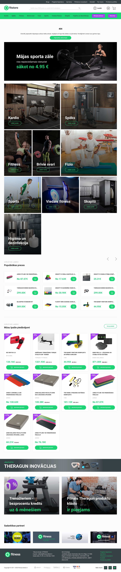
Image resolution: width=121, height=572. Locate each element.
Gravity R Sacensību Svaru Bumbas (67, 288)
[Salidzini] (37, 567)
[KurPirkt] (47, 567)
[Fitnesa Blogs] (17, 542)
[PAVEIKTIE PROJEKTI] (104, 542)
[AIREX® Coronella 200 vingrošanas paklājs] (17, 382)
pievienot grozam (19, 367)
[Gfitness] (46, 542)
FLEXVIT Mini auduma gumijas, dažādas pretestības (73, 302)
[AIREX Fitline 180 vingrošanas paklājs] (104, 382)
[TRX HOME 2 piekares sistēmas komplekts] (75, 382)
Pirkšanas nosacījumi (80, 2)
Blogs (47, 2)
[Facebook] (105, 567)
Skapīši (90, 201)
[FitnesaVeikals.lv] (11, 8)
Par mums (100, 2)
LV (108, 8)
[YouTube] (114, 567)
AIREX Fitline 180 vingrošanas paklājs (30, 274)
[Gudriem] (57, 567)
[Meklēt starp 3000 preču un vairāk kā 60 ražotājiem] (79, 8)
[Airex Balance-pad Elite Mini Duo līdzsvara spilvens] (46, 382)
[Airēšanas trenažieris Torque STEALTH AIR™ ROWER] (46, 342)
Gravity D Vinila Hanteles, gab (66, 274)
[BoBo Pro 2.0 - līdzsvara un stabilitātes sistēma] (104, 342)
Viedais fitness (58, 201)
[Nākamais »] (116, 259)
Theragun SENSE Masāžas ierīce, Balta (30, 288)
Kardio (13, 118)
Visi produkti (110, 326)
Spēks (70, 118)
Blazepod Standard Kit (25, 302)
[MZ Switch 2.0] (17, 342)
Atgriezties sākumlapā (60, 38)
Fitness (14, 164)
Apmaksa (69, 2)
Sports (13, 201)
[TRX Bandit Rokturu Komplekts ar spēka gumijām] (75, 342)
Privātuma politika (111, 2)
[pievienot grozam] (35, 279)
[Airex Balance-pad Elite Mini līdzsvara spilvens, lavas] (17, 422)
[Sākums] (13, 557)
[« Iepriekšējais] (108, 259)
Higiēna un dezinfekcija (18, 240)
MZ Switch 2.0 (11, 352)
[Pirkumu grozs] (114, 8)
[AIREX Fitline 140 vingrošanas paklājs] (46, 422)
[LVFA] (75, 542)
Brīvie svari (46, 164)
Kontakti (92, 2)
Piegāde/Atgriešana (58, 2)
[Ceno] (66, 567)
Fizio (69, 164)
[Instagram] (110, 567)
